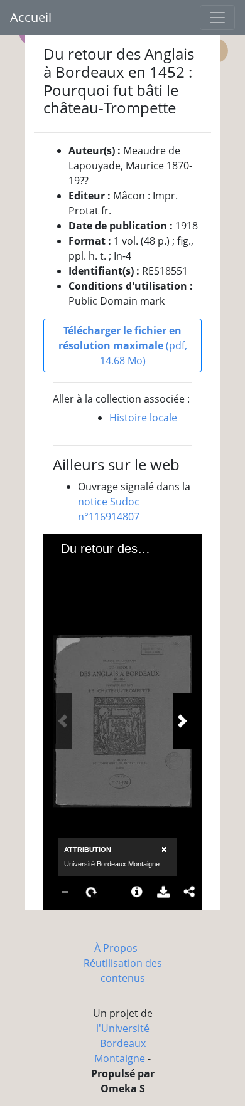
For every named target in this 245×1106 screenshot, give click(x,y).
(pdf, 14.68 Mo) (122, 345)
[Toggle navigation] (217, 17)
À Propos (116, 948)
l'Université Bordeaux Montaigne (122, 1043)
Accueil (31, 17)
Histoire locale (143, 417)
